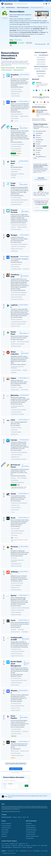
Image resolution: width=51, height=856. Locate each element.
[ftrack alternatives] (8, 518)
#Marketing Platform (18, 69)
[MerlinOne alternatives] (8, 395)
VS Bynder (38, 135)
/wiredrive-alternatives (7, 689)
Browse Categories (6, 823)
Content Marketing (41, 59)
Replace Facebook (30, 825)
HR (39, 845)
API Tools (35, 55)
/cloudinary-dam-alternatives (9, 273)
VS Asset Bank (39, 148)
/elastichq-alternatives (7, 255)
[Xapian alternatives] (8, 378)
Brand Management (43, 55)
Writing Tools (44, 845)
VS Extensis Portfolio (40, 131)
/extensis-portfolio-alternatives (10, 208)
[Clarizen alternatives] (8, 440)
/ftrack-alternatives (7, 516)
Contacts (14, 817)
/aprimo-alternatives (7, 594)
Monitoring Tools (17, 847)
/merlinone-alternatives (8, 393)
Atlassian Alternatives (31, 830)
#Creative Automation (6, 69)
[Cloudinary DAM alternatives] (8, 275)
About (24, 817)
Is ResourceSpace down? (41, 179)
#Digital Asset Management (8, 67)
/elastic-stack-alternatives (8, 330)
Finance (24, 847)
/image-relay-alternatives (8, 181)
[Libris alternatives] (8, 420)
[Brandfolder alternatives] (8, 75)
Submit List (4, 834)
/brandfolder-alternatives (8, 73)
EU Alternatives (30, 838)
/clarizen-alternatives (7, 438)
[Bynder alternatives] (8, 102)
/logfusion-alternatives (7, 303)
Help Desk (7, 845)
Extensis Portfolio (26, 32)
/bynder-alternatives (7, 100)
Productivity (14, 845)
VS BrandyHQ (38, 133)
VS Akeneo (38, 141)
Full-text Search (45, 68)
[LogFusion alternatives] (8, 305)
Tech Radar (29, 823)
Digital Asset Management (41, 66)
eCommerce (34, 845)
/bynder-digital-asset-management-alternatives (14, 660)
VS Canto (37, 144)
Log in (4, 783)
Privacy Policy (11, 850)
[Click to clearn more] (25, 796)
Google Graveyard (30, 834)
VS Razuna (38, 137)
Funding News (5, 832)
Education (29, 847)
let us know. (39, 172)
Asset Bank (13, 30)
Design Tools (22, 843)
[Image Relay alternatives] (8, 183)
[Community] (46, 3)
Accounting (27, 845)
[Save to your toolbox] (5, 18)
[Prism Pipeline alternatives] (8, 716)
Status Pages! (5, 830)
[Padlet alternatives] (8, 742)
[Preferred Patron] (8, 465)
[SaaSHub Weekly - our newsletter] (44, 3)
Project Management (41, 73)
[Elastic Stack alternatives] (8, 332)
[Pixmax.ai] (8, 127)
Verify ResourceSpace (40, 44)
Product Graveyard (30, 832)
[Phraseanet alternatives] (8, 547)
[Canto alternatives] (8, 620)
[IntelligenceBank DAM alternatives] (8, 638)
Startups (17, 0)
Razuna (43, 32)
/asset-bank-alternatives (8, 159)
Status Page (29, 42)
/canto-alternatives (7, 618)
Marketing (20, 845)
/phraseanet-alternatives (8, 545)
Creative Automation (41, 61)
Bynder (43, 28)
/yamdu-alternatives (7, 492)
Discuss (20, 817)
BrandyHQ (35, 32)
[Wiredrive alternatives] (8, 691)
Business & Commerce (41, 57)
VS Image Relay (39, 139)
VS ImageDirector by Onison (39, 157)
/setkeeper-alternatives (8, 570)
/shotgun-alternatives (7, 233)
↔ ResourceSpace (24, 74)
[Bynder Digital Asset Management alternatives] (8, 662)
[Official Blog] (11, 45)
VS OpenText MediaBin (41, 146)
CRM (3, 845)
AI (2, 843)
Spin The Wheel (44, 850)
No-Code (6, 843)
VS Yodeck (38, 150)
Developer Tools (13, 843)
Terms (16, 850)
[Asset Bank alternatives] (8, 161)
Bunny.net (29, 850)
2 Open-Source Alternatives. (11, 63)
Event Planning (37, 68)
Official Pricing (18, 40)
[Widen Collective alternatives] (8, 352)
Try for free (13, 153)
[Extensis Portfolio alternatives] (8, 210)
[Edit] (48, 44)
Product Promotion (6, 817)
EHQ (8, 257)
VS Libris (37, 152)
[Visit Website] (19, 76)
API (27, 817)
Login (49, 0)
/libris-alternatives (6, 418)
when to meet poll (11, 853)
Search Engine (41, 75)
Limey (40, 191)
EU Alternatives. (22, 63)
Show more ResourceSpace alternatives (16, 763)
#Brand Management (21, 67)
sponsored (10, 797)
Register (44, 0)
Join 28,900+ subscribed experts (41, 210)
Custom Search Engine (41, 64)
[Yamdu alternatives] (8, 494)
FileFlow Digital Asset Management (20, 36)
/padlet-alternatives (7, 740)
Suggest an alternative (15, 768)
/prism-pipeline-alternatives (9, 714)
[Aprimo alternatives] (8, 596)
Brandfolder (36, 28)
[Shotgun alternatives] (8, 235)
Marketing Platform (41, 71)
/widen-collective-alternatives (9, 350)
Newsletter (4, 836)
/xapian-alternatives (7, 376)
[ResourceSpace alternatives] (5, 13)
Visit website (13, 42)
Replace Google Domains (32, 836)
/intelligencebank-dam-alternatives (10, 636)
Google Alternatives (31, 827)
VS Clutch (37, 154)
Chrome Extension (6, 827)
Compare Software (6, 825)
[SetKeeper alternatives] (8, 572)
